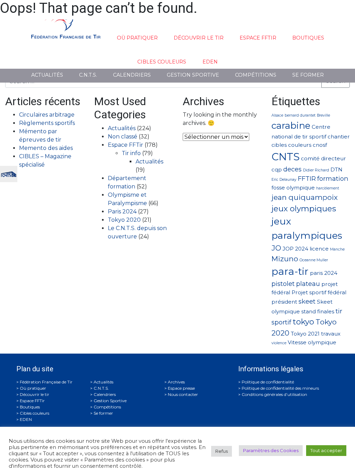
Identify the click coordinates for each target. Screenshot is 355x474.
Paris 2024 (122, 211)
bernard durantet (300, 115)
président (284, 301)
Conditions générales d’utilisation (274, 394)
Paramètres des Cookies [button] (270, 450)
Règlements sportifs (47, 123)
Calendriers (132, 75)
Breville (323, 115)
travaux (330, 333)
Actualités (47, 75)
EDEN (210, 62)
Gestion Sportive (193, 75)
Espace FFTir (258, 38)
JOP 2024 (295, 248)
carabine (290, 125)
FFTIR (307, 179)
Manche (337, 249)
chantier (339, 136)
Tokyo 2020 (124, 220)
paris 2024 (323, 273)
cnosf (320, 145)
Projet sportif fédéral (319, 292)
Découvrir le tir (199, 38)
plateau (308, 284)
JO (276, 248)
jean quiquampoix (304, 197)
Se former (308, 75)
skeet (306, 301)
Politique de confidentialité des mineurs (280, 388)
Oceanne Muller (314, 260)
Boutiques (308, 38)
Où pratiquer (137, 38)
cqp (276, 169)
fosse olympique (293, 187)
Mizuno (284, 258)
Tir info (131, 153)
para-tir (290, 271)
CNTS (285, 157)
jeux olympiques (303, 208)
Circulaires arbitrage (47, 114)
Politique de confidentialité (268, 381)
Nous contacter (183, 394)
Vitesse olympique (312, 342)
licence (319, 248)
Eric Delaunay (283, 179)
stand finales (317, 311)
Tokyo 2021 (305, 333)
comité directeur (323, 158)
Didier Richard (316, 170)
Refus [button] (221, 451)
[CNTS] (8, 173)
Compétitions (255, 75)
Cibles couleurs (161, 62)
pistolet (283, 284)
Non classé (122, 136)
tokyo (303, 322)
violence (278, 343)
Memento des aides (46, 148)
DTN (336, 169)
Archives (176, 381)
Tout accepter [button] (326, 450)
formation (332, 179)
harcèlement (327, 188)
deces (292, 169)
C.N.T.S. (88, 75)
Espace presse (181, 388)
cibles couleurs (291, 145)
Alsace (277, 115)
